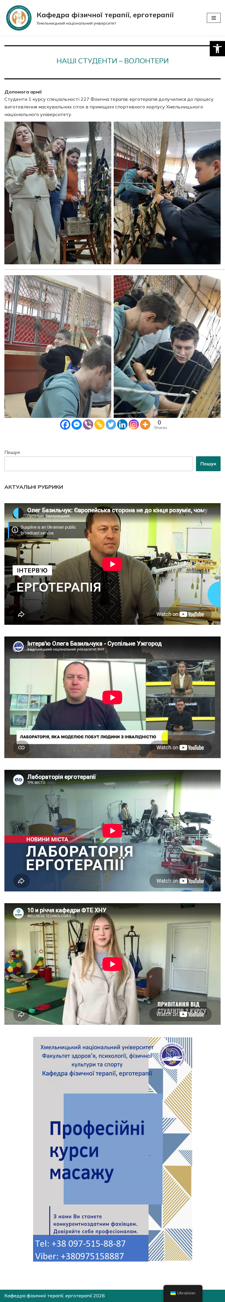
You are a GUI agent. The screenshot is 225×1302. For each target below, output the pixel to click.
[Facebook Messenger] (76, 424)
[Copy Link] (99, 424)
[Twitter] (111, 424)
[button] (217, 48)
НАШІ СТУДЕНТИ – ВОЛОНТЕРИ (113, 60)
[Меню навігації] (214, 18)
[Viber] (88, 424)
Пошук (12, 452)
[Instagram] (134, 424)
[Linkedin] (122, 424)
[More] (145, 424)
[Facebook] (65, 424)
